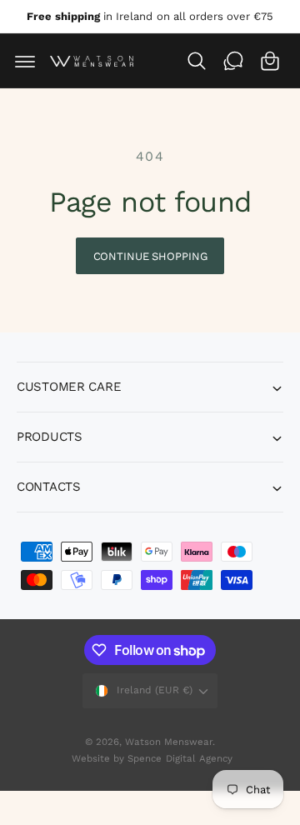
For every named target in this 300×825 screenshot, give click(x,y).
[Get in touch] (233, 60)
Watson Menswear (168, 742)
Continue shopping (150, 256)
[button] (25, 60)
